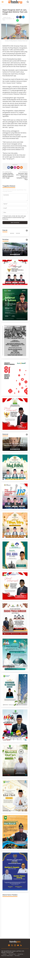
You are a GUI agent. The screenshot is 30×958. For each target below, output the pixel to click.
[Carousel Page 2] (13, 233)
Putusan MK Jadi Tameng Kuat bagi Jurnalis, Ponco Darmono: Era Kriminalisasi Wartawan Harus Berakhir (15, 444)
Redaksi (4, 954)
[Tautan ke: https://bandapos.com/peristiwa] (27, 240)
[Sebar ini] (17, 17)
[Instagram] (15, 167)
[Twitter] (11, 167)
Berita (3, 18)
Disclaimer (20, 954)
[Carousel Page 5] (19, 233)
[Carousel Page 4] (17, 233)
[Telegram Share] (23, 17)
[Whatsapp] (17, 20)
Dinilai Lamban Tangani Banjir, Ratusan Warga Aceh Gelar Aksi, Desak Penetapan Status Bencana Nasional (15, 250)
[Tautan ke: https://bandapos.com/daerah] (27, 231)
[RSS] (21, 167)
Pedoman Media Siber (7, 955)
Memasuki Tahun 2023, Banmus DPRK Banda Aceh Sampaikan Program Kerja (22, 175)
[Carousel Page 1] (11, 233)
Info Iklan (17, 955)
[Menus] (2, 2)
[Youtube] (18, 167)
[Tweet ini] (20, 17)
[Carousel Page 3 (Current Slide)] (15, 233)
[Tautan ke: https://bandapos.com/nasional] (27, 435)
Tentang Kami (12, 954)
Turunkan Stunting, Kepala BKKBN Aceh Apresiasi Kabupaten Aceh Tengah (8, 175)
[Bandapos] (15, 2)
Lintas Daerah (9, 18)
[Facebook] (8, 167)
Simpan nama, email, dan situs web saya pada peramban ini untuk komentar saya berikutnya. (14, 217)
